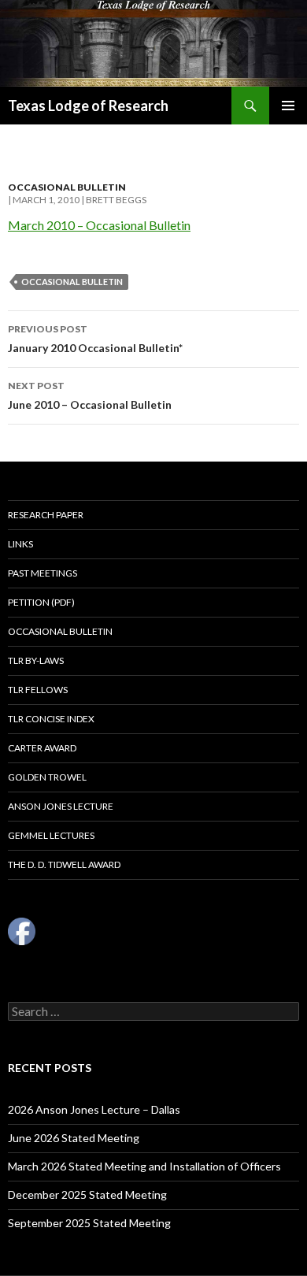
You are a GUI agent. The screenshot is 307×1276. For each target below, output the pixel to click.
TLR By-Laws (36, 660)
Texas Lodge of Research (88, 105)
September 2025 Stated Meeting (89, 1223)
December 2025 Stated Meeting (87, 1194)
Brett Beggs (116, 200)
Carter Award (42, 748)
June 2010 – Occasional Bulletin (90, 395)
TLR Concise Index (51, 719)
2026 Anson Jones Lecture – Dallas (94, 1109)
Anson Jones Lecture (60, 806)
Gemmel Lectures (51, 835)
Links (20, 544)
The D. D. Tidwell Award (64, 864)
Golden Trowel (47, 777)
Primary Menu (288, 105)
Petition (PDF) (41, 602)
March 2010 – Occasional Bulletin (99, 224)
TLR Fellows (38, 689)
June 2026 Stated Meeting (73, 1137)
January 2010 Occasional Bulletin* (95, 338)
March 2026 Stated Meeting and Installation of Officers (144, 1166)
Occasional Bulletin (67, 187)
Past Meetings (42, 573)
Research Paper (45, 515)
